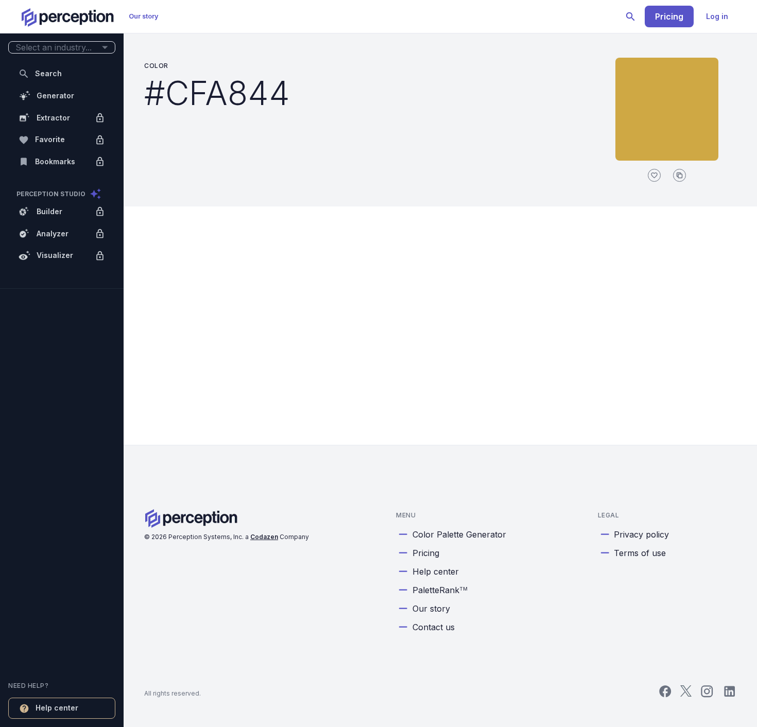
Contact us (433, 627)
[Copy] (679, 175)
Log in (717, 16)
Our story (144, 16)
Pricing (669, 16)
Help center (435, 571)
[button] (61, 47)
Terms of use (640, 553)
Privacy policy (641, 534)
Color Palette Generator (459, 534)
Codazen (264, 537)
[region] (62, 363)
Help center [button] (57, 707)
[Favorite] (654, 175)
